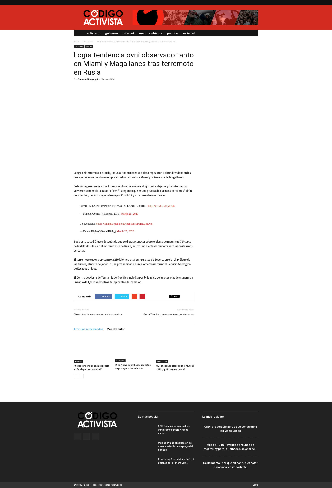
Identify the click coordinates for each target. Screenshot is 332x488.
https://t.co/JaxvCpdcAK (161, 206)
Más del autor (116, 329)
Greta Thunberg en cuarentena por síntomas (169, 314)
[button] (254, 33)
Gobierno (111, 33)
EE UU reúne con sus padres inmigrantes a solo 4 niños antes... (174, 430)
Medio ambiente (150, 33)
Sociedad (189, 33)
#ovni (99, 223)
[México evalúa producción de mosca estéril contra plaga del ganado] (146, 447)
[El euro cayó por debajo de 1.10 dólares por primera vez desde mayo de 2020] (146, 464)
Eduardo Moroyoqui (88, 79)
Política (172, 33)
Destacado (88, 41)
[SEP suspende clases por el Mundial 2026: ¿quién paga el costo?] (175, 350)
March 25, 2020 (129, 213)
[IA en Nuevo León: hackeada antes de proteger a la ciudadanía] (134, 349)
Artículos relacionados (88, 329)
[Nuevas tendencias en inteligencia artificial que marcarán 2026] (92, 350)
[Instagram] (250, 2)
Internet (128, 33)
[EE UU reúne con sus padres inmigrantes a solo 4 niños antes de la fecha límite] (146, 431)
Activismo (93, 33)
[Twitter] (255, 2)
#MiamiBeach (110, 223)
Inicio (76, 41)
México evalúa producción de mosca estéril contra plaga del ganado (175, 446)
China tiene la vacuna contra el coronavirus (98, 314)
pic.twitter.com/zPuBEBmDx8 (136, 223)
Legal (255, 485)
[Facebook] (244, 2)
